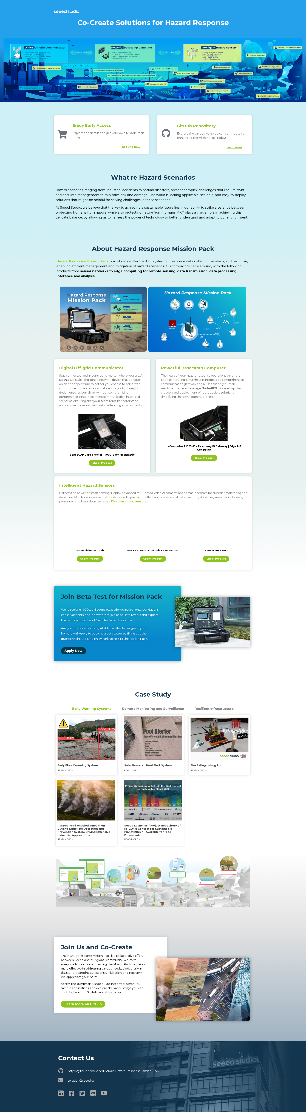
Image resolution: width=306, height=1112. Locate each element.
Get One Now (131, 147)
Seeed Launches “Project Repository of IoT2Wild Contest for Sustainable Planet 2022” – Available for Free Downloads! (152, 830)
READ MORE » (132, 770)
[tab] (92, 708)
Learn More (234, 147)
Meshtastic (66, 380)
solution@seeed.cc (81, 1080)
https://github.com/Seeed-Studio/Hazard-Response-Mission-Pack (114, 1071)
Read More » (65, 839)
